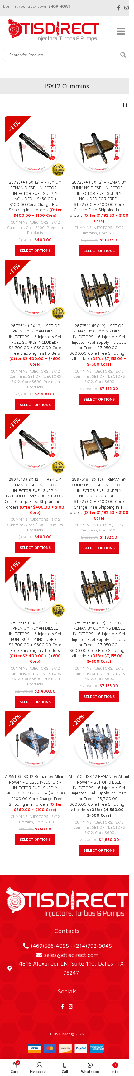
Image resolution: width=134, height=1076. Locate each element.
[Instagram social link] (126, 8)
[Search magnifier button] (123, 54)
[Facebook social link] (118, 8)
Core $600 (31, 381)
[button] (35, 250)
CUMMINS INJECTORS (29, 222)
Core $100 (35, 227)
